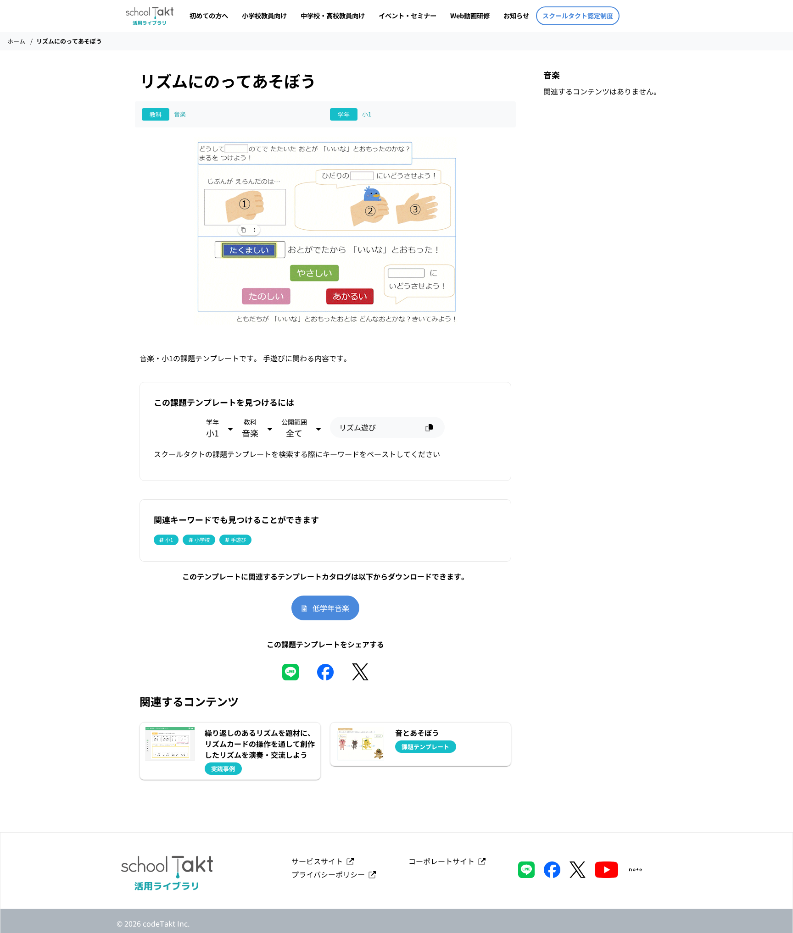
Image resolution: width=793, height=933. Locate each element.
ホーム (16, 41)
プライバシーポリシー (330, 874)
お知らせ (516, 15)
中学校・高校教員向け (333, 15)
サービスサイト (318, 861)
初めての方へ (209, 15)
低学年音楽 (328, 607)
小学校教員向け (264, 15)
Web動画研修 (470, 15)
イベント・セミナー (407, 15)
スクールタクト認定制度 (577, 15)
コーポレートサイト (443, 861)
